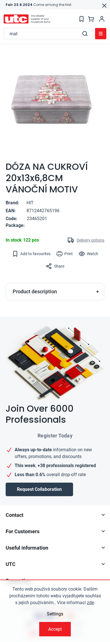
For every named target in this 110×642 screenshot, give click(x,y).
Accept (55, 629)
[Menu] (100, 33)
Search (85, 33)
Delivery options (90, 240)
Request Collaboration (39, 489)
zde (90, 602)
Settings (55, 614)
